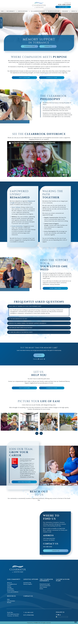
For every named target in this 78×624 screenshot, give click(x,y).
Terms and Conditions (12, 592)
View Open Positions (24, 481)
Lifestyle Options (22, 11)
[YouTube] (58, 614)
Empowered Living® (45, 584)
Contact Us (74, 11)
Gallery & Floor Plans (54, 11)
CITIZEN (35, 622)
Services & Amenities (45, 585)
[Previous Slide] (36, 433)
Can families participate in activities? (20, 327)
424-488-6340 (64, 4)
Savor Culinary (16, 207)
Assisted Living (27, 582)
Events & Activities (17, 226)
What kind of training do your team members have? (25, 306)
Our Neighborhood (12, 584)
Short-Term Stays (55, 288)
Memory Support (27, 584)
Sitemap (9, 587)
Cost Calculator (11, 601)
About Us (9, 582)
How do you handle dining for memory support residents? (27, 323)
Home (2, 11)
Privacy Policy (10, 590)
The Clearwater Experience (38, 11)
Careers (9, 585)
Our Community (10, 11)
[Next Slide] (41, 433)
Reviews (9, 602)
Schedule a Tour (29, 46)
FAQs (8, 599)
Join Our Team (63, 7)
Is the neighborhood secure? (18, 318)
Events (41, 588)
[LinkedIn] (60, 614)
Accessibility (10, 588)
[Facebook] (56, 614)
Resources (65, 11)
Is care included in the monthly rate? (21, 332)
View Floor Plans (24, 77)
